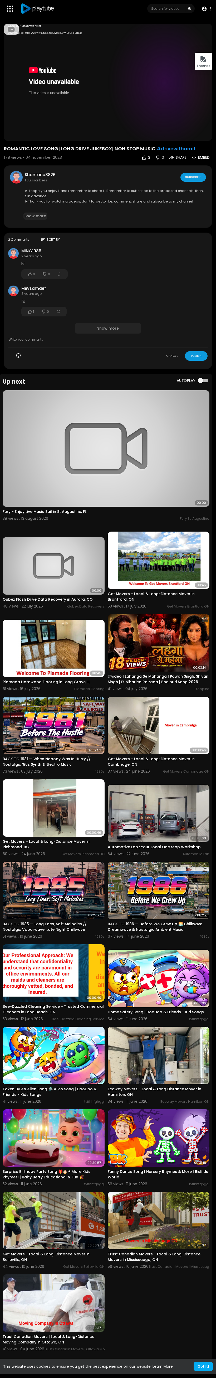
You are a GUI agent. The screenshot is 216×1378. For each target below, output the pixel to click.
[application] (108, 82)
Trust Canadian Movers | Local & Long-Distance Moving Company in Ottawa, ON (48, 1339)
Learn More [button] (163, 1366)
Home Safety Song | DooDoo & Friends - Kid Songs (156, 1012)
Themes (203, 65)
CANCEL (172, 356)
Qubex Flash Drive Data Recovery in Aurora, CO (48, 599)
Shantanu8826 (40, 174)
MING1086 (31, 251)
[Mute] (195, 134)
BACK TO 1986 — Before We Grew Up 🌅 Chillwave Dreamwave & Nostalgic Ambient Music (155, 926)
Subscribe (193, 177)
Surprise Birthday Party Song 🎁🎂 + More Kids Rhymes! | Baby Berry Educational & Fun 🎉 (46, 1174)
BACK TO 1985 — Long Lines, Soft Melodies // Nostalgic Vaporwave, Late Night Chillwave (45, 926)
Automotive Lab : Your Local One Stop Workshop (154, 847)
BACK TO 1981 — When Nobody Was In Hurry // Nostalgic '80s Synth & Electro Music (47, 761)
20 (187, 134)
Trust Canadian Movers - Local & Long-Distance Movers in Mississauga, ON (154, 1256)
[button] (206, 9)
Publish (196, 356)
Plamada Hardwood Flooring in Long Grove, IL (46, 682)
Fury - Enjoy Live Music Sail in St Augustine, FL (44, 511)
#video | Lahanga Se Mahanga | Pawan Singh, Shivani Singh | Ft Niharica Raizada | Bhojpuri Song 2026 (158, 679)
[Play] (10, 134)
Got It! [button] (203, 1366)
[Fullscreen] (204, 134)
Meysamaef (33, 288)
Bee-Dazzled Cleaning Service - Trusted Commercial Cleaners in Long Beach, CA (53, 1009)
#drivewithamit (176, 148)
